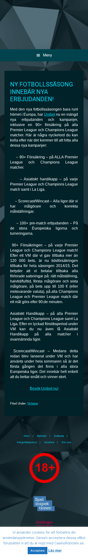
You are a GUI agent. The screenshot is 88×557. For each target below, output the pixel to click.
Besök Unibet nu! (44, 388)
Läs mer (55, 550)
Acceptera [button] (38, 550)
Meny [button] (47, 55)
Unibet (49, 114)
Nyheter (32, 403)
